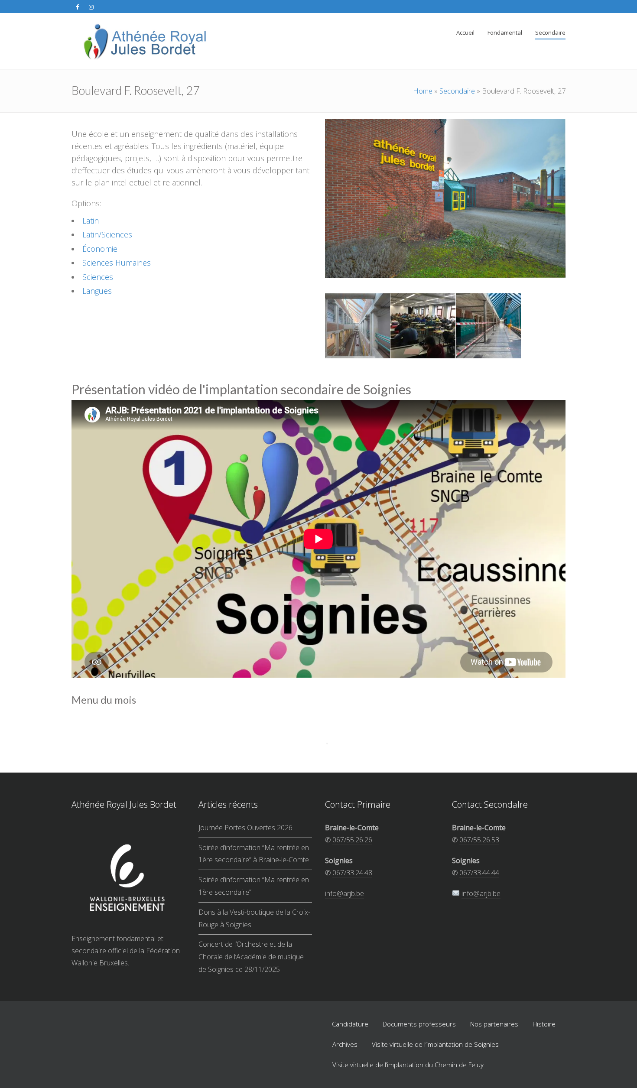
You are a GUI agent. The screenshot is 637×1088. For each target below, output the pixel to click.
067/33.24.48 (352, 872)
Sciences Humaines (116, 262)
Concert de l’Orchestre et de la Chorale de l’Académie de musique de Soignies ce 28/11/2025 (251, 956)
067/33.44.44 (479, 872)
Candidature (350, 1024)
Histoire (544, 1024)
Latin (90, 220)
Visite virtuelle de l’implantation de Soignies (435, 1044)
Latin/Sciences (107, 234)
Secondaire (457, 91)
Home (422, 91)
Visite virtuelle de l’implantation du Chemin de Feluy (408, 1064)
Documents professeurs (419, 1024)
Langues (97, 291)
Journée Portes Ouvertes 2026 (245, 827)
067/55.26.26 (352, 839)
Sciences (97, 277)
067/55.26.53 (479, 839)
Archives (345, 1044)
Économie (99, 249)
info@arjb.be (344, 893)
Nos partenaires (494, 1024)
